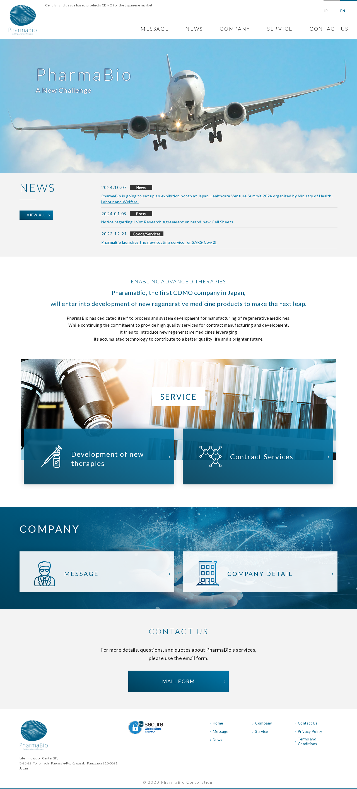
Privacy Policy (310, 731)
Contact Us (307, 723)
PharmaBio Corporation (22, 20)
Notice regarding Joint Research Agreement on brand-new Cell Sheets (167, 221)
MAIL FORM (178, 681)
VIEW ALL (36, 215)
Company (263, 723)
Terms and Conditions (307, 741)
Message (220, 731)
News (217, 739)
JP (326, 11)
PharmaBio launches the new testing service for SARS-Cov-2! (159, 242)
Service (261, 731)
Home (218, 723)
